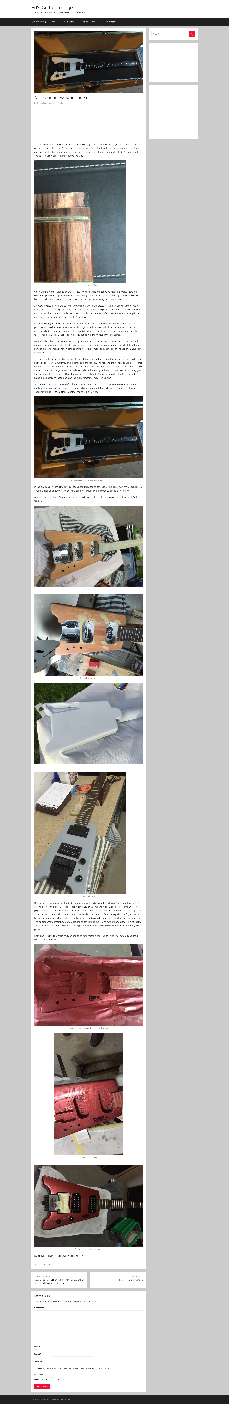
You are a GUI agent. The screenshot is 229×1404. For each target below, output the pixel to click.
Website (38, 1361)
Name (37, 1346)
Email (37, 1354)
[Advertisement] (88, 123)
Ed (62, 103)
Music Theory (69, 21)
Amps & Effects (108, 21)
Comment (39, 1307)
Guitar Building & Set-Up (43, 21)
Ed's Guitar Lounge (52, 7)
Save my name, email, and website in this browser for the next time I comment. (74, 1368)
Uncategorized (44, 1264)
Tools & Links (89, 21)
